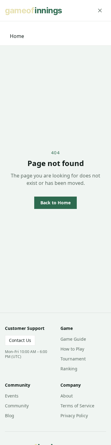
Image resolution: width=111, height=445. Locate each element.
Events (11, 396)
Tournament (73, 359)
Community (17, 406)
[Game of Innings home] (36, 10)
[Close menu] (100, 10)
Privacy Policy (74, 415)
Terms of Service (77, 406)
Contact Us (20, 340)
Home (17, 36)
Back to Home (55, 203)
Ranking (68, 369)
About (66, 396)
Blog (9, 415)
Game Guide (73, 339)
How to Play (72, 349)
